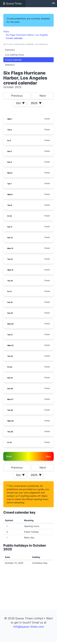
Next (43, 95)
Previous (17, 95)
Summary (10, 49)
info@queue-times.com (28, 626)
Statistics (10, 64)
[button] (53, 3)
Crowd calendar (13, 59)
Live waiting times (14, 54)
